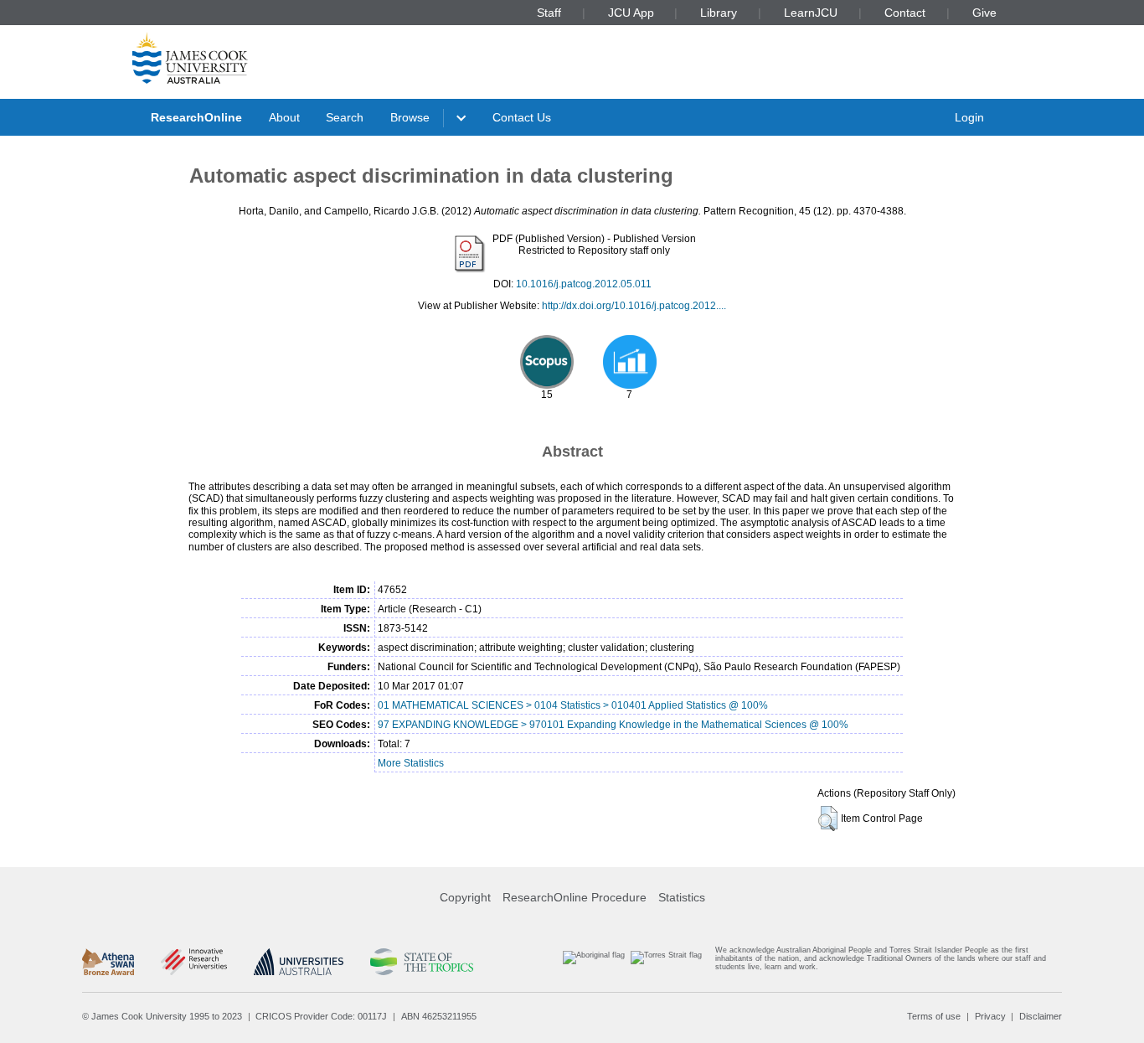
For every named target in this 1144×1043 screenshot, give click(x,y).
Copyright (465, 897)
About (284, 117)
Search (344, 117)
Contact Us (521, 117)
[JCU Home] (190, 58)
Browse (410, 117)
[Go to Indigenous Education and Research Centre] (593, 962)
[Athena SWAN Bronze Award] (108, 961)
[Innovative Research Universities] (194, 961)
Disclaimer (1040, 1016)
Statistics (681, 897)
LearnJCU (810, 12)
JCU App (631, 12)
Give (984, 12)
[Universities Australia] (298, 961)
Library (718, 12)
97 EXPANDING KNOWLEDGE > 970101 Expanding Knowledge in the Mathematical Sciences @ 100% (613, 725)
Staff (549, 12)
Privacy (990, 1016)
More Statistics (411, 763)
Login (969, 117)
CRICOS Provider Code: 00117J (321, 1016)
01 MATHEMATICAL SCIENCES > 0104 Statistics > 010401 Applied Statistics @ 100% (573, 705)
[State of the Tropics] (421, 961)
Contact (904, 12)
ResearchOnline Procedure (574, 897)
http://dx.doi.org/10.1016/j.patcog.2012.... (634, 306)
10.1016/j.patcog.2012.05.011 (584, 284)
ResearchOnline (196, 117)
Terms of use (934, 1016)
